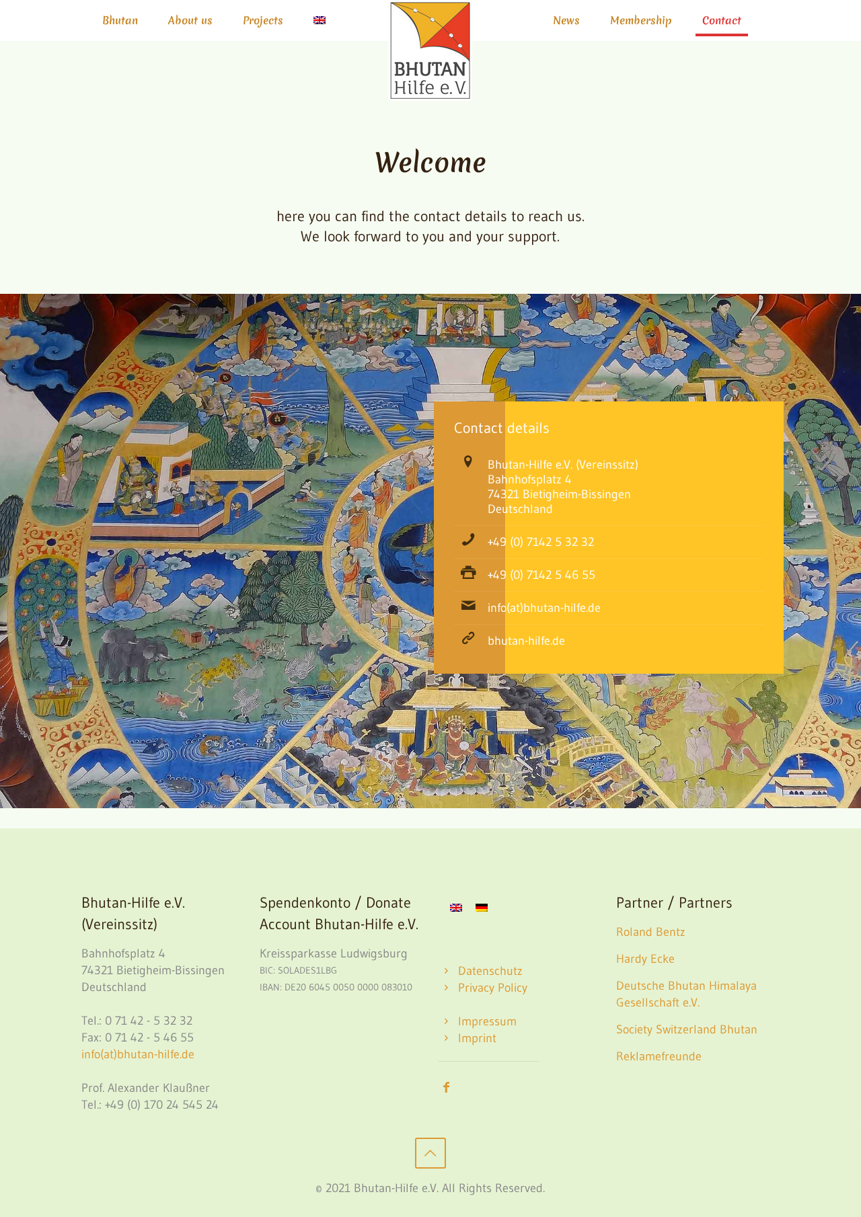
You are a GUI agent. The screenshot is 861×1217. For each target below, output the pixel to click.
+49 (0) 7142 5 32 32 (541, 542)
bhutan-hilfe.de (526, 640)
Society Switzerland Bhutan (686, 1029)
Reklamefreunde (659, 1056)
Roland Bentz (650, 932)
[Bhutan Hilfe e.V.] (430, 50)
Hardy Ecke (645, 958)
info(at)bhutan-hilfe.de (544, 607)
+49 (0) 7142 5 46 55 (541, 574)
